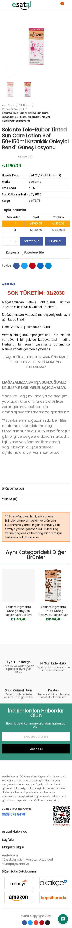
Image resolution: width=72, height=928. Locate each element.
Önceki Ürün (57, 113)
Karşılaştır (12, 252)
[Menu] (4, 5)
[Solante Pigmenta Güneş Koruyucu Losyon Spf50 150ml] (18, 585)
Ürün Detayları (13, 489)
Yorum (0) (9, 499)
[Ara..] (54, 5)
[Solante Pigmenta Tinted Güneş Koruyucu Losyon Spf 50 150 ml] (53, 585)
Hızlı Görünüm (25, 592)
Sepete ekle (31, 241)
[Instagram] (47, 922)
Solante (36, 182)
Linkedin (40, 266)
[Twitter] (30, 922)
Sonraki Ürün (67, 113)
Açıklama (8, 284)
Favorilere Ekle (34, 252)
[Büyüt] (9, 73)
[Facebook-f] (24, 922)
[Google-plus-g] (36, 922)
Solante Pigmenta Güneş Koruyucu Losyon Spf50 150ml (18, 611)
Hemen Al (55, 241)
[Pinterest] (41, 922)
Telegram (48, 266)
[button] (6, 47)
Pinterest (32, 266)
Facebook (16, 266)
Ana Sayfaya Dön (62, 113)
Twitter (24, 266)
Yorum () (25, 156)
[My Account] (68, 5)
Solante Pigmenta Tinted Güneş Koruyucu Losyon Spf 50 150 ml (53, 613)
